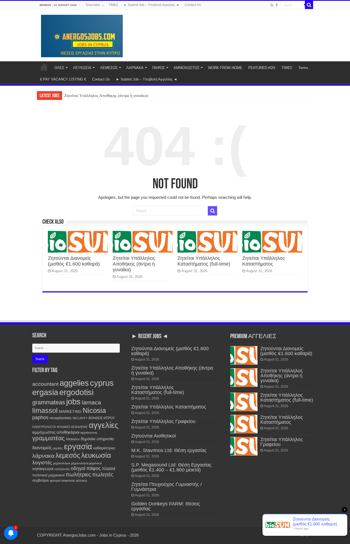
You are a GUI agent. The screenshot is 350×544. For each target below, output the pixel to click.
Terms (303, 68)
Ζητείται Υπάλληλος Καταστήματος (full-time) (203, 261)
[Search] (309, 5)
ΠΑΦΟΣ (158, 68)
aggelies (74, 382)
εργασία (78, 446)
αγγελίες (103, 425)
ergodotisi (76, 392)
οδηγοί (78, 468)
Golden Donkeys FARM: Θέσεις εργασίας (165, 506)
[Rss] (272, 5)
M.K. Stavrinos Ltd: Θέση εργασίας (169, 450)
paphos (40, 417)
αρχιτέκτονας (88, 432)
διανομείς (42, 447)
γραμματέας (48, 438)
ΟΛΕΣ (59, 68)
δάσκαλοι (73, 439)
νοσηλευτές (62, 469)
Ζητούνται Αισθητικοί (153, 436)
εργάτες (58, 448)
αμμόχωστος (44, 432)
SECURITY (80, 418)
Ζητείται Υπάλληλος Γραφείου (163, 421)
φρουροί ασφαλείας (62, 480)
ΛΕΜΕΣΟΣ (109, 68)
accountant (45, 384)
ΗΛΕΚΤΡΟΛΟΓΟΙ (44, 426)
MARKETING (70, 411)
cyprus (102, 382)
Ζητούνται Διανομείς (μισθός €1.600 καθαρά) (74, 261)
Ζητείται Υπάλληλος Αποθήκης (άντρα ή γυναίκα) (106, 95)
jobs (73, 401)
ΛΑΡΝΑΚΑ (135, 68)
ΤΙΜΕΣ (113, 5)
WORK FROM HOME (225, 68)
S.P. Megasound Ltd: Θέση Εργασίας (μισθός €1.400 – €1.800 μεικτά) (171, 467)
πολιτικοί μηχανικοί (48, 475)
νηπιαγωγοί (42, 469)
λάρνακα (43, 456)
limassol (45, 410)
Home (44, 67)
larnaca (91, 402)
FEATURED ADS (261, 68)
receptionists (60, 418)
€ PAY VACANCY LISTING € (63, 79)
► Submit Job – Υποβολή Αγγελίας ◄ (151, 5)
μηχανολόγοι (61, 463)
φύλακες (81, 480)
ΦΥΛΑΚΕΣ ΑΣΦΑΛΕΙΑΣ (72, 426)
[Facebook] (276, 5)
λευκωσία (96, 455)
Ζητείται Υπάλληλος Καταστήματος (263, 261)
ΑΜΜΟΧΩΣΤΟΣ (186, 68)
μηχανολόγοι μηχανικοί (86, 463)
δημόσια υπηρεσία (97, 438)
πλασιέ (108, 468)
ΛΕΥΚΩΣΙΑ (82, 68)
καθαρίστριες (104, 448)
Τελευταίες (92, 5)
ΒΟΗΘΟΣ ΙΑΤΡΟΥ (102, 418)
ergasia (45, 392)
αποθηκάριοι (68, 432)
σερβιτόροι (40, 480)
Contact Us (193, 5)
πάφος (93, 468)
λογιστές (42, 462)
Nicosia (94, 410)
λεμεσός (68, 455)
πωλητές (102, 474)
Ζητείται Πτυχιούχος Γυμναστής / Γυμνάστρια (166, 487)
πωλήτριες (78, 474)
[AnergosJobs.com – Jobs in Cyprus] (82, 35)
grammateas (48, 402)
